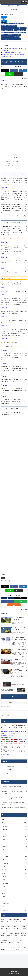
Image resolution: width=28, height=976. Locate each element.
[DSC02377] (4, 363)
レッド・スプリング (11, 163)
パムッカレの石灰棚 (11, 167)
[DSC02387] (4, 325)
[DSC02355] (4, 350)
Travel (3, 578)
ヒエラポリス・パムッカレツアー (13, 161)
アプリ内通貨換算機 (15, 36)
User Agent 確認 (23, 27)
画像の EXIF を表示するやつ (6, 34)
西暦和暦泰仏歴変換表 (5, 39)
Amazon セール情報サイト (6, 23)
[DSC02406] (4, 187)
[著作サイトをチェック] (7, 598)
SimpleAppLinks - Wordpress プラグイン (8, 25)
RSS (6, 776)
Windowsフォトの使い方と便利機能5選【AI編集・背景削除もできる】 (14, 803)
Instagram (6, 731)
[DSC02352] (4, 307)
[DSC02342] (4, 268)
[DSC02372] (4, 396)
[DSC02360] (4, 80)
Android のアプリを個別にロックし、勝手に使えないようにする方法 (14, 792)
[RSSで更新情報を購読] (14, 604)
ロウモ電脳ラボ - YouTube (7, 735)
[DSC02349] (4, 294)
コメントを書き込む (14, 702)
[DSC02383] (4, 316)
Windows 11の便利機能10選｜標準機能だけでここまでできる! (14, 787)
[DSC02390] (4, 338)
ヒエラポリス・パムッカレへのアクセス (14, 159)
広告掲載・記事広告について (8, 755)
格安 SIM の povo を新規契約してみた (11, 52)
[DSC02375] (4, 376)
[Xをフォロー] (20, 598)
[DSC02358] (4, 385)
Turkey (12, 580)
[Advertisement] (14, 138)
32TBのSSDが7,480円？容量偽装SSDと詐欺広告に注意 (14, 808)
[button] (18, 74)
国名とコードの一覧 (16, 34)
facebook (12, 731)
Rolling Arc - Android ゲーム (6, 27)
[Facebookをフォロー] (7, 601)
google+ (17, 731)
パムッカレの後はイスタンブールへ (13, 168)
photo (3, 580)
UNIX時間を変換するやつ (15, 39)
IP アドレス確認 (16, 27)
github (24, 731)
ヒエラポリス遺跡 (11, 165)
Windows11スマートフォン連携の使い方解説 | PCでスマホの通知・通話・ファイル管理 (14, 798)
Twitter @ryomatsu (9, 766)
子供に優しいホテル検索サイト (18, 23)
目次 (12, 157)
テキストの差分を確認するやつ (19, 30)
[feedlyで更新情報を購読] (20, 601)
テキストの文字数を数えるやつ (7, 30)
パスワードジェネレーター (6, 32)
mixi (21, 731)
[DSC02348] (4, 287)
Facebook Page (9, 769)
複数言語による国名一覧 (5, 36)
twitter (2, 731)
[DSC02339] (4, 242)
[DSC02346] (4, 257)
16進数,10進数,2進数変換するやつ (18, 32)
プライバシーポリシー (6, 756)
